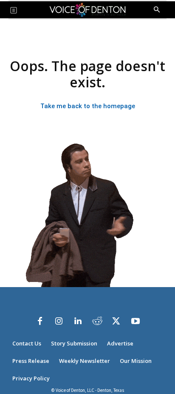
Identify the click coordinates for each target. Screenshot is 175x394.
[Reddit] (97, 321)
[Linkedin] (78, 321)
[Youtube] (135, 321)
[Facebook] (40, 321)
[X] (116, 321)
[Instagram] (59, 321)
